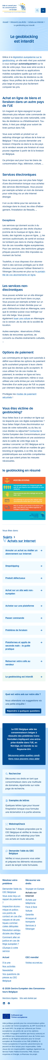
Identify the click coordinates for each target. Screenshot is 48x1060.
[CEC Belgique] (14, 8)
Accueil (5, 22)
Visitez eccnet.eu (33, 962)
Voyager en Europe (34, 889)
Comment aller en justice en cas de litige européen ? (11, 940)
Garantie (29, 914)
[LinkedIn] (3, 1003)
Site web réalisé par (28, 998)
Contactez (35, 431)
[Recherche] (37, 10)
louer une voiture (22, 318)
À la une (6, 962)
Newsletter (7, 970)
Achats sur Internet (35, 22)
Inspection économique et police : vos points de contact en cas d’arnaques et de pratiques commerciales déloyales (12, 916)
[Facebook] (8, 1003)
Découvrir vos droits (18, 22)
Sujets (7, 537)
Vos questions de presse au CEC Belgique (11, 977)
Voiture (28, 910)
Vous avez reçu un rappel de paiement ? (12, 899)
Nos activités (8, 966)
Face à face (31, 907)
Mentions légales (10, 998)
